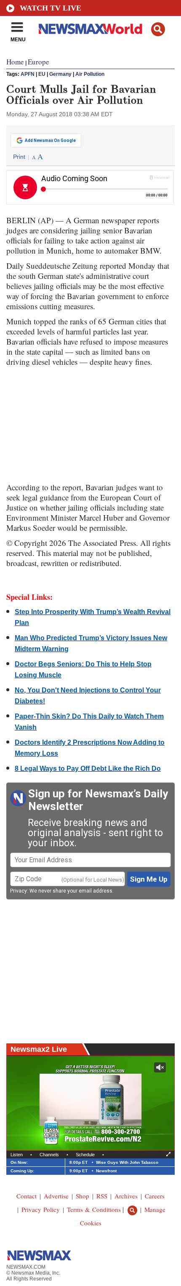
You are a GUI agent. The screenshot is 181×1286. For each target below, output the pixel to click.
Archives (126, 1196)
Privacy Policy (40, 1209)
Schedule (85, 1154)
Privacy (18, 891)
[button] (158, 29)
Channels (49, 1154)
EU (41, 74)
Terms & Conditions (94, 1209)
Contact (26, 1196)
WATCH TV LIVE (50, 8)
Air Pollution (89, 74)
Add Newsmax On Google (50, 140)
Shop (82, 1196)
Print (19, 156)
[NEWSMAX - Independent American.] (90, 28)
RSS (101, 1196)
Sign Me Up (149, 879)
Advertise (56, 1196)
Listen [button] (17, 1154)
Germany (60, 74)
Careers (155, 1196)
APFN (28, 74)
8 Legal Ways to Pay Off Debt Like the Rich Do (88, 768)
